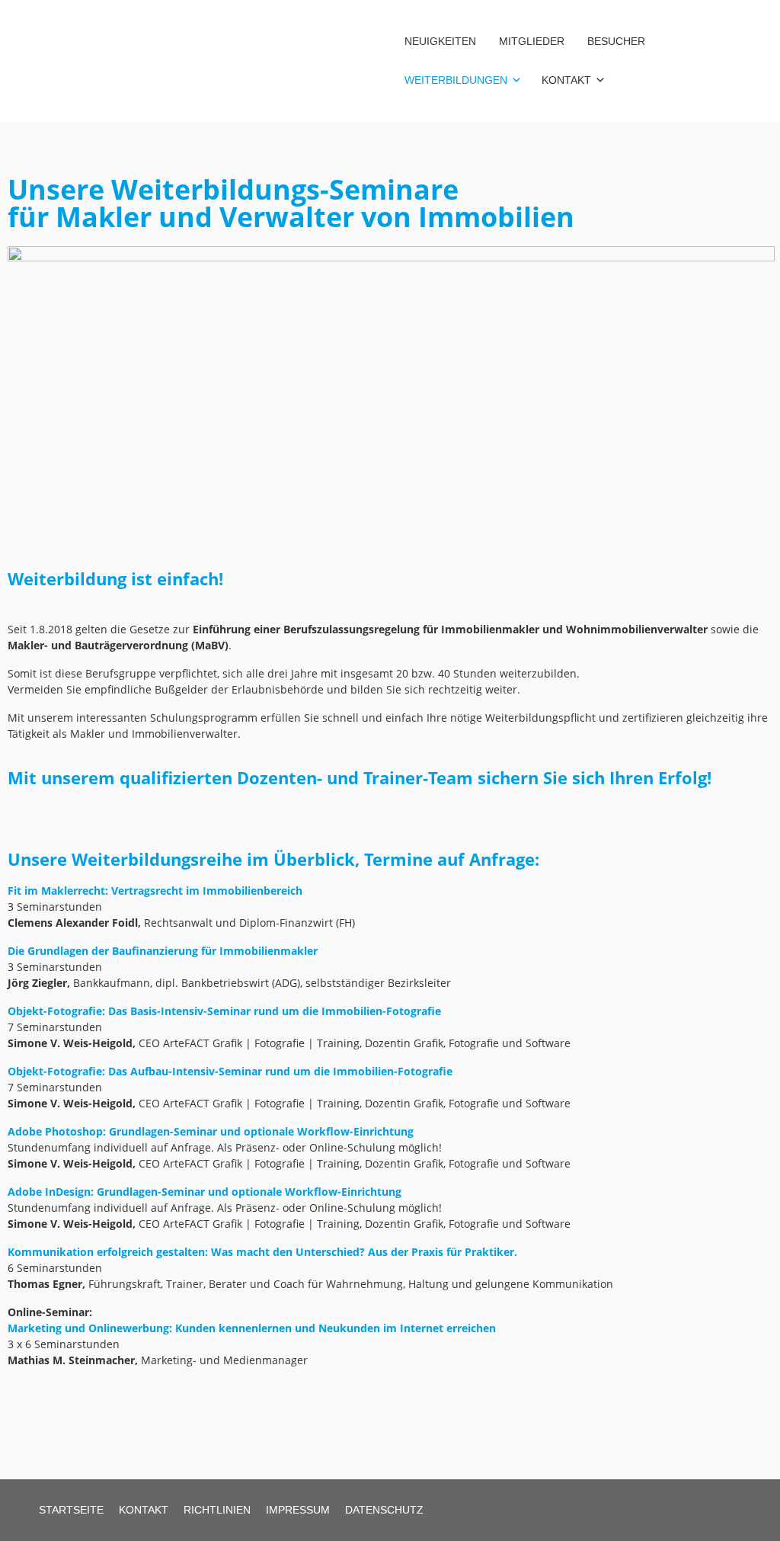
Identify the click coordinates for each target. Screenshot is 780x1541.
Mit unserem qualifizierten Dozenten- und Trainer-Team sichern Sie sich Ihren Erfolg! (359, 777)
